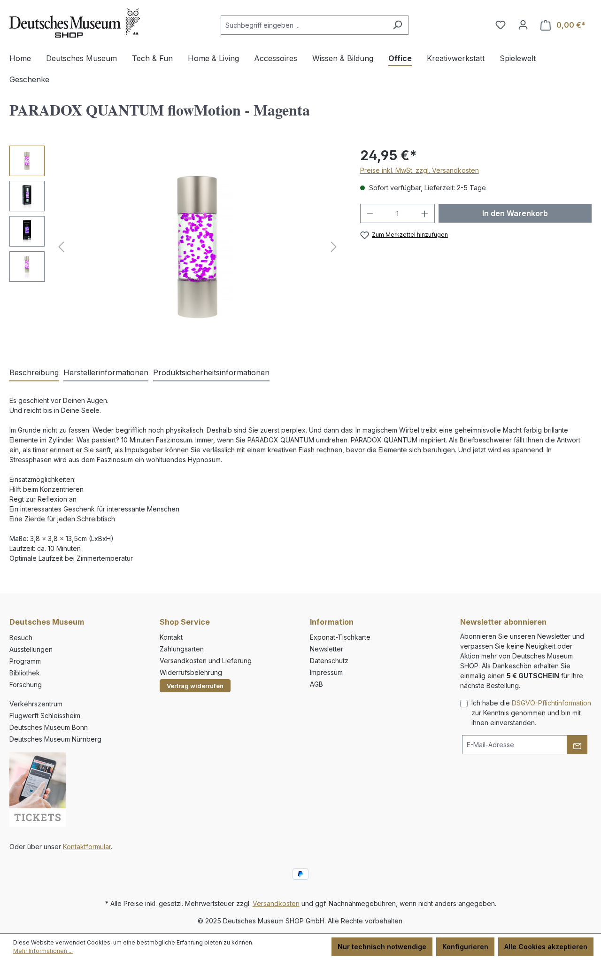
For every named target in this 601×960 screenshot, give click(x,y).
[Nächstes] (334, 247)
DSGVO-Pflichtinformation (551, 703)
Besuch (20, 638)
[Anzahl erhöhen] (425, 213)
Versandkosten (276, 903)
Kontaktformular (87, 847)
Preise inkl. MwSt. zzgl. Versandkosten (419, 170)
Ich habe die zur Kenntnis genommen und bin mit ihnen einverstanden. (531, 713)
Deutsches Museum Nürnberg (55, 739)
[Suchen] (397, 25)
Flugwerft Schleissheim (44, 716)
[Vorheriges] (61, 247)
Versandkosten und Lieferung (206, 661)
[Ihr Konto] (523, 24)
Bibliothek (24, 673)
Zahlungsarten (182, 649)
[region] (175, 247)
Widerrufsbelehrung (191, 672)
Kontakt (171, 637)
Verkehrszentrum (35, 704)
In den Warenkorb (515, 213)
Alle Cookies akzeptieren (545, 947)
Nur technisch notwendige (382, 947)
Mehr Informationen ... (43, 950)
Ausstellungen (31, 649)
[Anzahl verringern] (370, 213)
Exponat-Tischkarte (340, 637)
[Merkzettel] (500, 24)
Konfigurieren (465, 947)
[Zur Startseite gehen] (74, 23)
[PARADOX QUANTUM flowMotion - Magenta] (197, 247)
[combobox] (304, 25)
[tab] (34, 372)
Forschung (25, 685)
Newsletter (326, 649)
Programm (25, 661)
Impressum (326, 672)
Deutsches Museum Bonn (48, 727)
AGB (316, 684)
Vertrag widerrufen (195, 685)
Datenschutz (329, 661)
